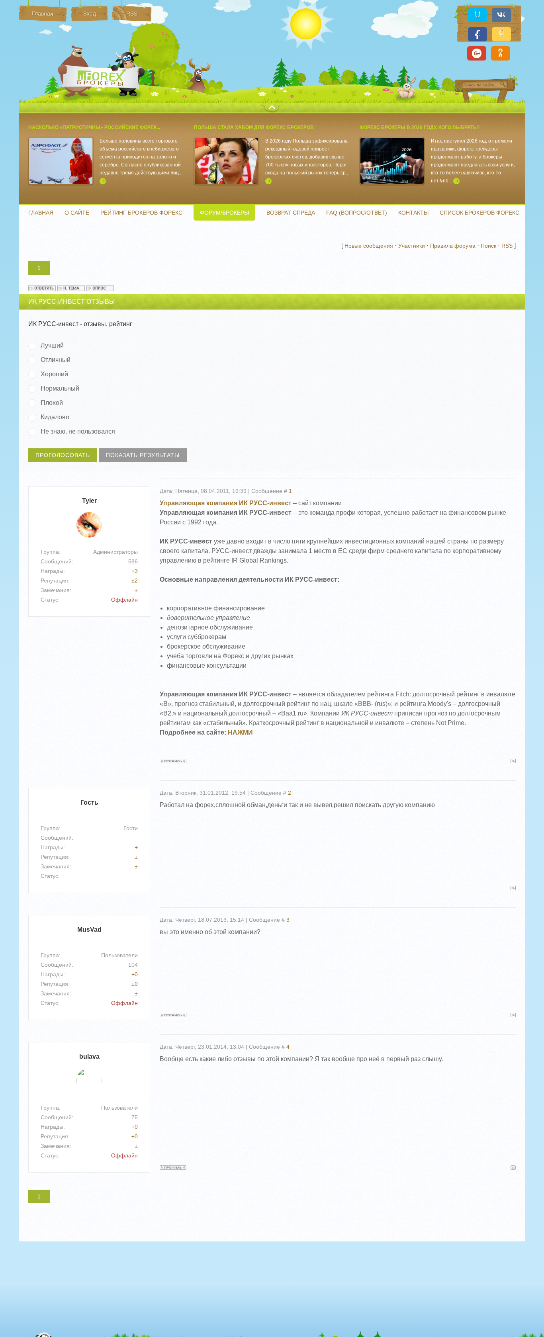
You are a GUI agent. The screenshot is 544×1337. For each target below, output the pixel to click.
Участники (411, 245)
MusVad (89, 929)
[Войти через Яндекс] (501, 34)
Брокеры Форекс (102, 77)
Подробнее (103, 181)
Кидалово (55, 417)
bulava (89, 1056)
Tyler (89, 500)
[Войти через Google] (476, 53)
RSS (507, 245)
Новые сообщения (368, 245)
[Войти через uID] (477, 15)
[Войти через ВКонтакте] (501, 15)
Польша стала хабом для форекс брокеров (254, 127)
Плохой (52, 402)
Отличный (55, 359)
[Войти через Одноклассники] (500, 53)
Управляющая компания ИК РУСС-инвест (226, 503)
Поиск (488, 245)
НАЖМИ (240, 732)
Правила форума (453, 245)
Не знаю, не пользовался (78, 431)
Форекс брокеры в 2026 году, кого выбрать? (419, 127)
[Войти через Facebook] (477, 34)
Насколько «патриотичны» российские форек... (94, 127)
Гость (89, 802)
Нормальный (60, 388)
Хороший (54, 374)
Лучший (52, 345)
